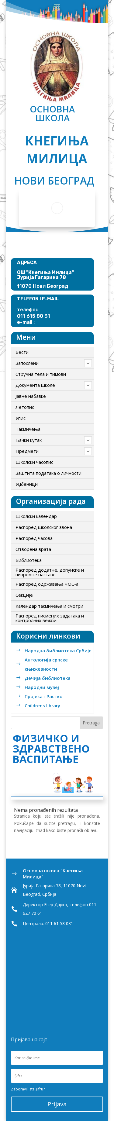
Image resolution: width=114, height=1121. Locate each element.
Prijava (57, 1104)
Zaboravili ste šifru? (28, 1089)
